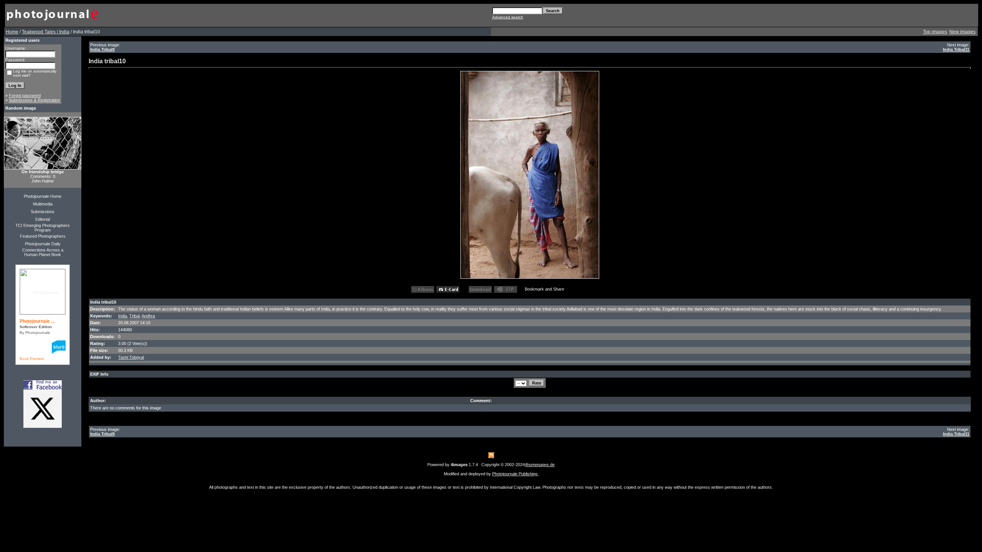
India (122, 316)
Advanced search (507, 17)
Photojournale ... (37, 321)
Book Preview (32, 358)
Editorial (42, 219)
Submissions (42, 211)
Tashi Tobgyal (131, 357)
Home (12, 31)
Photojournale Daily (43, 244)
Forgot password (25, 95)
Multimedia (43, 204)
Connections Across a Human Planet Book (42, 252)
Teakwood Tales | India (45, 31)
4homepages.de (540, 464)
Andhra (148, 316)
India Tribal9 (102, 49)
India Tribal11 (956, 49)
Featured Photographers (43, 236)
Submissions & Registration (34, 100)
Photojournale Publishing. (515, 474)
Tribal (134, 316)
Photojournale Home (42, 196)
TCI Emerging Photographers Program (42, 227)
